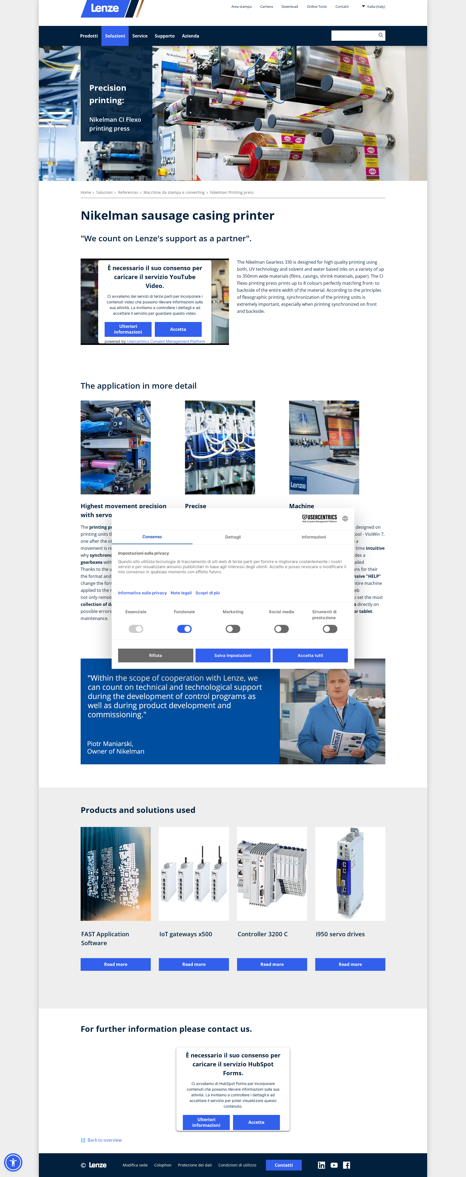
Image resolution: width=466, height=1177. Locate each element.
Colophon (163, 1165)
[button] (13, 1162)
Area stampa (241, 6)
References (128, 192)
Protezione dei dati (195, 1165)
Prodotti (89, 36)
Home (86, 192)
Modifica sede (135, 1165)
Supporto (165, 36)
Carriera (266, 6)
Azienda (190, 36)
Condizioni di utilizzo (237, 1165)
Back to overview (105, 1140)
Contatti (342, 6)
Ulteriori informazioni (128, 329)
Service (140, 36)
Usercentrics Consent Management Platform (166, 341)
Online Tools (317, 6)
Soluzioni (115, 36)
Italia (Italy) (375, 6)
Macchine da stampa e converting (174, 192)
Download (290, 6)
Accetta (178, 329)
